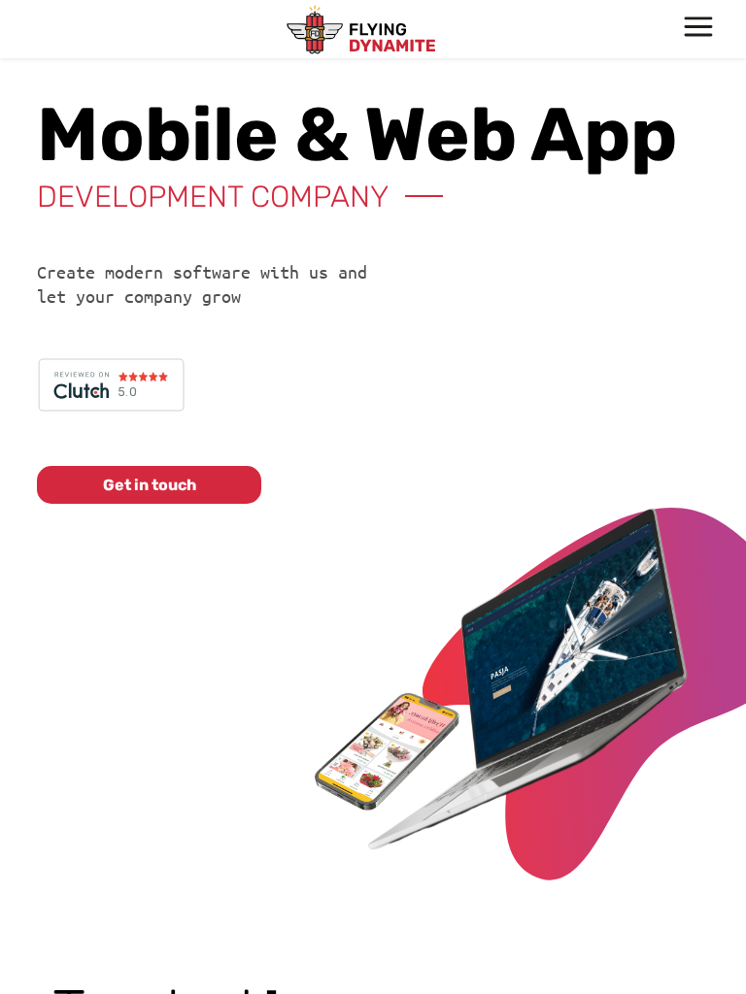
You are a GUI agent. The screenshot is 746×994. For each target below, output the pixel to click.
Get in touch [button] (149, 485)
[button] (699, 29)
